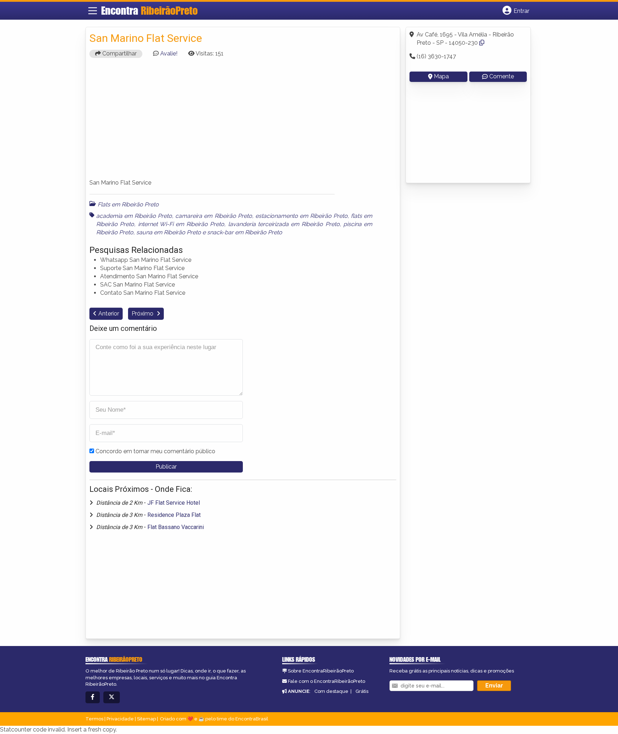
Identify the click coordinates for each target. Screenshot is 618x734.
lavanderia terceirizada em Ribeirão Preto (284, 224)
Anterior (108, 313)
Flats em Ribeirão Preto (128, 204)
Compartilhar (119, 53)
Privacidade (120, 718)
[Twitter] (111, 697)
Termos (94, 718)
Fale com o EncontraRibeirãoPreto (326, 681)
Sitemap (146, 718)
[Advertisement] (242, 122)
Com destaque (331, 691)
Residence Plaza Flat (174, 515)
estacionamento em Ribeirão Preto (301, 215)
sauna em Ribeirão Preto (168, 232)
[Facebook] (92, 697)
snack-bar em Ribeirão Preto (244, 232)
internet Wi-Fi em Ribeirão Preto (181, 224)
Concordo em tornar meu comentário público (155, 451)
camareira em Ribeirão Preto (213, 215)
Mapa (441, 76)
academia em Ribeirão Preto (134, 215)
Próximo (143, 313)
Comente (501, 76)
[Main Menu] (92, 11)
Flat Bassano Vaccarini (175, 527)
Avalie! (168, 53)
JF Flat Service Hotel (173, 502)
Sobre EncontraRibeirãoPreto (321, 671)
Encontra (149, 10)
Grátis (361, 691)
